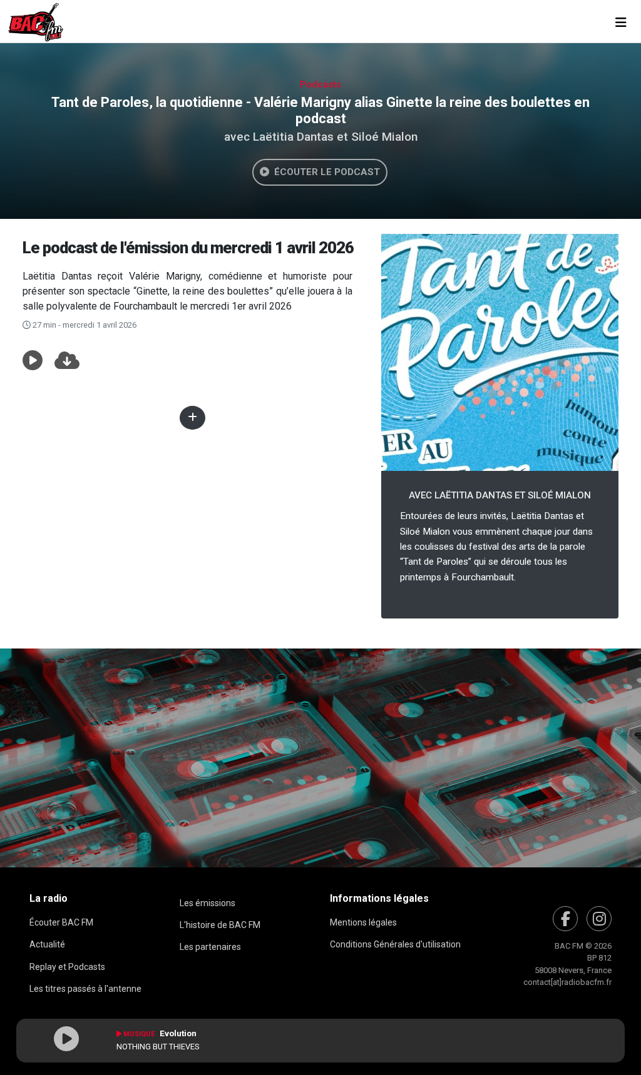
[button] (33, 361)
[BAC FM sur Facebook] (565, 918)
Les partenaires (210, 947)
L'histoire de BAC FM (220, 925)
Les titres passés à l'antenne (85, 989)
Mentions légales (363, 922)
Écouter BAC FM (61, 922)
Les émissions (207, 903)
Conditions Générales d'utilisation (395, 944)
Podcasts (320, 84)
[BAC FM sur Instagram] (599, 918)
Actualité (47, 944)
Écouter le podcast (324, 172)
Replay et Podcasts (67, 967)
